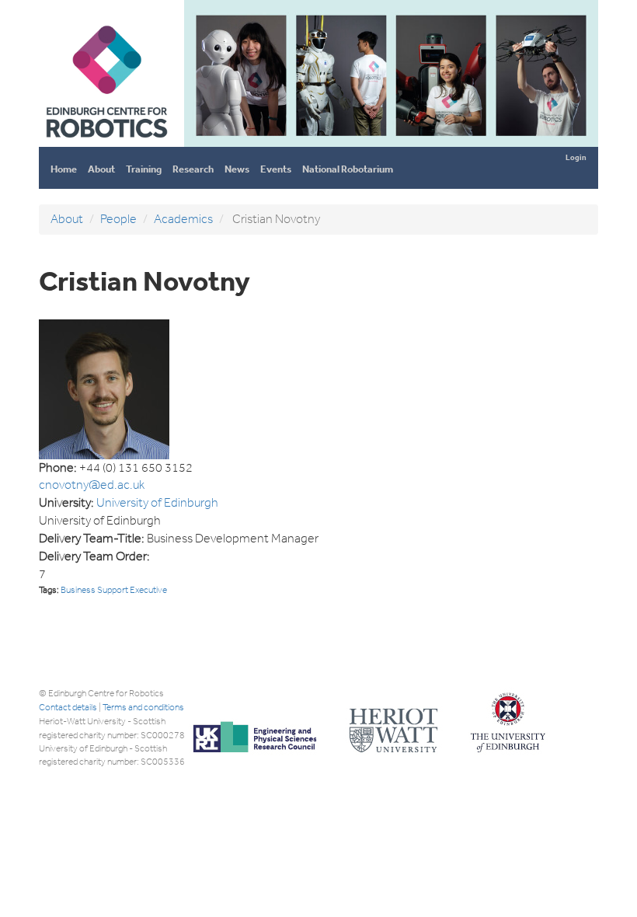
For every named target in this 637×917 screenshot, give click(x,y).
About (101, 169)
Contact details (68, 707)
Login (576, 157)
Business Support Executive (114, 589)
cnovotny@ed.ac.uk (91, 484)
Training (144, 169)
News (237, 169)
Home (63, 169)
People (118, 218)
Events (275, 169)
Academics (183, 218)
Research (193, 169)
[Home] (106, 140)
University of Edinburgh (157, 502)
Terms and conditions (143, 707)
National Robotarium (347, 169)
